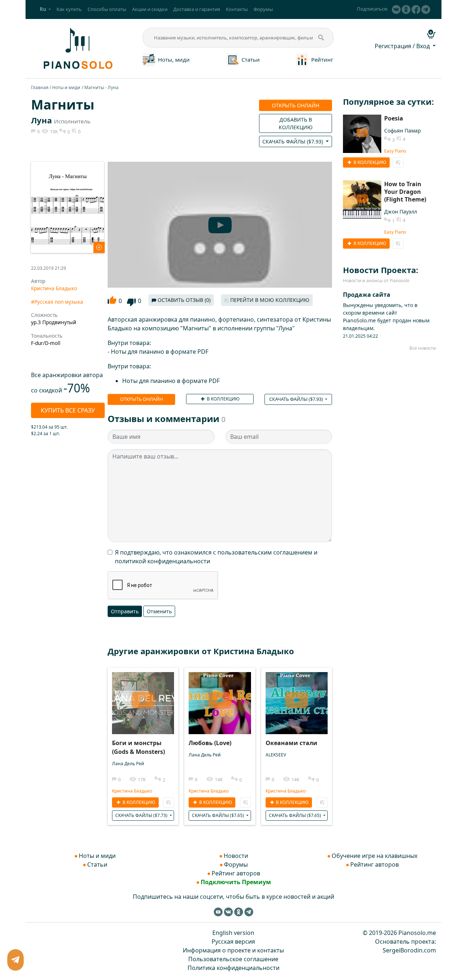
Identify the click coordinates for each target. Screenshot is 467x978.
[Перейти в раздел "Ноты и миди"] (149, 59)
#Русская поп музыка (57, 301)
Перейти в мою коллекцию (269, 299)
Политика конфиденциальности (233, 968)
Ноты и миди (66, 87)
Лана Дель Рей (128, 763)
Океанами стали (291, 743)
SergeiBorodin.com (409, 950)
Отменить (159, 611)
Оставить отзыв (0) (183, 299)
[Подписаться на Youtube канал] (218, 911)
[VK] (396, 9)
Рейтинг (322, 59)
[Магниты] (67, 206)
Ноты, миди (174, 59)
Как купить (69, 9)
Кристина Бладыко (54, 288)
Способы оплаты (107, 9)
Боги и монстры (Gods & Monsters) (138, 747)
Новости (236, 856)
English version (233, 933)
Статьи (251, 59)
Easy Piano (395, 151)
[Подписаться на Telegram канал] (425, 9)
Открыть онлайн (295, 105)
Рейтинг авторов (236, 873)
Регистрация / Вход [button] (403, 46)
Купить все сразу (68, 410)
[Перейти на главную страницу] (77, 48)
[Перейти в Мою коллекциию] (168, 802)
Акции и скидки (149, 9)
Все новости (422, 348)
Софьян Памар (402, 130)
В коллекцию (223, 399)
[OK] (406, 9)
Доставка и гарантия (196, 9)
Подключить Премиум (236, 882)
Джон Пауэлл (400, 211)
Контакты (237, 9)
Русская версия (233, 941)
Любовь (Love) (210, 743)
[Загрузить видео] (143, 697)
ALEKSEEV (276, 755)
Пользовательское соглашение (233, 959)
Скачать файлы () (293, 141)
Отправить (125, 611)
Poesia (393, 118)
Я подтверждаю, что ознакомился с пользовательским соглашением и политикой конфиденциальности (216, 556)
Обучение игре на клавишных (374, 856)
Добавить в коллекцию (296, 123)
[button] (45, 9)
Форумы (263, 9)
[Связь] (15, 960)
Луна (41, 120)
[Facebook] (416, 9)
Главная (40, 87)
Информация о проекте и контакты (233, 950)
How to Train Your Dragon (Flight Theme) (405, 191)
